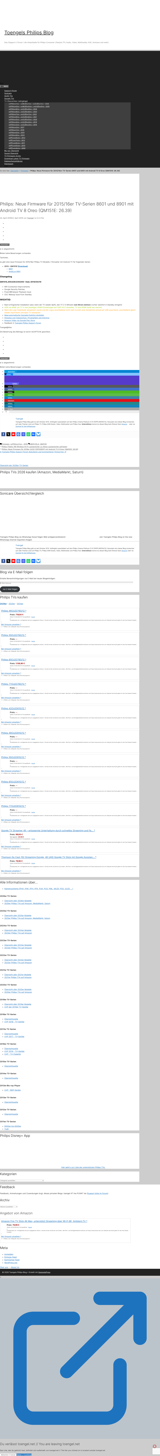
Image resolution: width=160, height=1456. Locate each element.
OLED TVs (8, 96)
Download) (23, 266)
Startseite (14, 171)
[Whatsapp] (28, 434)
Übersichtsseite (11, 1019)
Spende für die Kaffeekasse (25, 426)
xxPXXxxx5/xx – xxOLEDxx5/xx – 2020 (23, 119)
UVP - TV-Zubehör (12, 1054)
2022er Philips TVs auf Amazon (18, 963)
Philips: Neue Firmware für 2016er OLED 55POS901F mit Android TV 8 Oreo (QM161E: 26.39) (40, 449)
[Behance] (33, 434)
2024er (20, 604)
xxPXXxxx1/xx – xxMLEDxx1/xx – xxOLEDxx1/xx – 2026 (29, 104)
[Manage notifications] (154, 1446)
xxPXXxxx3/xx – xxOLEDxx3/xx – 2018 (23, 125)
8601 (11, 269)
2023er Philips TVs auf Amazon (18, 948)
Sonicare (8, 93)
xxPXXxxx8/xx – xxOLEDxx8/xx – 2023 (23, 112)
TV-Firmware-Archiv (12, 156)
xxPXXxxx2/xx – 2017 (16, 127)
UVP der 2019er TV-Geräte (16, 1007)
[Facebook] (3, 434)
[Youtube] (13, 434)
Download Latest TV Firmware (16, 158)
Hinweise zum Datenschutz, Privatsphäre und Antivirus (26, 318)
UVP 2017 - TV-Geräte (14, 1036)
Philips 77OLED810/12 (13, 806)
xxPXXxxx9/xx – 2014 (16, 135)
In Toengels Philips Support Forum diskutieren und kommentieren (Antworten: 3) (33, 452)
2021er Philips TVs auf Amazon (18, 977)
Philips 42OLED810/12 (13, 708)
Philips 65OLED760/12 (13, 659)
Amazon (124, 424)
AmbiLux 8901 (14, 271)
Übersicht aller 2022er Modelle (17, 960)
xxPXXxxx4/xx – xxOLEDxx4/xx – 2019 (23, 122)
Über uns (4, 1267)
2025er (12, 604)
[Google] (18, 434)
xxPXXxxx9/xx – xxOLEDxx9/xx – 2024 (23, 109)
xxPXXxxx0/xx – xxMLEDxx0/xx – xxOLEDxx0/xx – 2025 (29, 106)
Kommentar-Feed (11, 1260)
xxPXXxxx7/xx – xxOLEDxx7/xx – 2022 (23, 114)
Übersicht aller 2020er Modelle (17, 989)
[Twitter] (8, 434)
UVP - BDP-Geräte (12, 1090)
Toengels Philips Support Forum (28, 323)
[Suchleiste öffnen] (1, 84)
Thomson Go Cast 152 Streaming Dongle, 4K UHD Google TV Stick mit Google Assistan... (48, 857)
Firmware (24, 171)
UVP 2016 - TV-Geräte (14, 1051)
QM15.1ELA (34, 444)
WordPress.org (10, 1263)
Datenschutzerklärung (13, 161)
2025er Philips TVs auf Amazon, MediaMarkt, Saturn (27, 918)
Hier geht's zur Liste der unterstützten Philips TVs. (83, 1167)
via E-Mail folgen (10, 589)
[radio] (72, 223)
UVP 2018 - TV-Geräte (14, 1022)
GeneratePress (44, 1272)
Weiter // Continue (24, 1455)
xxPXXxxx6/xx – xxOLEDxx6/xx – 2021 (23, 117)
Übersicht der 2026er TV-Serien (14, 465)
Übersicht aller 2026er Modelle (17, 901)
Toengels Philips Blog (29, 32)
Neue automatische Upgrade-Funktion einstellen (24, 315)
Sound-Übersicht (11, 153)
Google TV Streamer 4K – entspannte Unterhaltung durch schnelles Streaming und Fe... (48, 830)
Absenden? (5, 244)
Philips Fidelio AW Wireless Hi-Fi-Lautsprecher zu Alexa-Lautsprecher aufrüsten (34, 447)
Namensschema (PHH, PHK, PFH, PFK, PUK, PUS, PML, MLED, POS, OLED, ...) (38, 889)
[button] (10, 371)
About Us (15, 1267)
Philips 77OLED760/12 (13, 684)
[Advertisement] (80, 66)
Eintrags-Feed (10, 1257)
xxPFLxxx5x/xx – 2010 (17, 145)
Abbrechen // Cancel (8, 1455)
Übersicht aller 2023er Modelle (17, 945)
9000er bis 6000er (12, 1126)
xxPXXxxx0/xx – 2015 (16, 132)
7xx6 (6, 1129)
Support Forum (10, 91)
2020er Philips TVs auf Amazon (18, 992)
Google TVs (9, 98)
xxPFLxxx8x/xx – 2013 (17, 138)
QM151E (43, 444)
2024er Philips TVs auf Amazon (18, 933)
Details (33, 617)
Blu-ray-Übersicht (11, 151)
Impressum (8, 164)
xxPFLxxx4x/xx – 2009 (17, 148)
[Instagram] (23, 434)
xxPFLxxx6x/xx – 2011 (17, 143)
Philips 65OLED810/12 (13, 781)
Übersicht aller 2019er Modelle (17, 1004)
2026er (3, 604)
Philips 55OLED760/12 (13, 635)
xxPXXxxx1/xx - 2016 (19, 444)
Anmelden (8, 1254)
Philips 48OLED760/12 (13, 610)
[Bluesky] (38, 434)
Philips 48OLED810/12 (13, 732)
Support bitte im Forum (98, 1193)
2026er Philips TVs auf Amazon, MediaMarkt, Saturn (27, 903)
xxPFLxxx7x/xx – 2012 (17, 140)
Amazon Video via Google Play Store (19, 320)
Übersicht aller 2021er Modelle (17, 975)
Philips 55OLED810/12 (13, 757)
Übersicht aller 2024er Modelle (17, 930)
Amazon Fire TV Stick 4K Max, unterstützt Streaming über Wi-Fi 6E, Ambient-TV (44, 1221)
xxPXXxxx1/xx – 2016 (16, 130)
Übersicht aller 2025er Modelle (17, 915)
